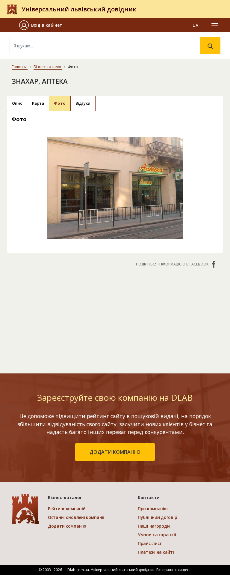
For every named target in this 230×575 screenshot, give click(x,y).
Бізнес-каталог (48, 66)
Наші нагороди (154, 526)
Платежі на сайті (156, 552)
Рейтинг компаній (67, 508)
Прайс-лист (150, 543)
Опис (17, 103)
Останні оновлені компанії (76, 517)
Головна (20, 66)
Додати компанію (67, 526)
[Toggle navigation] (214, 25)
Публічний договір (157, 517)
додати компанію (115, 452)
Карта (38, 103)
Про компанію (153, 508)
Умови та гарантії (157, 535)
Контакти (149, 497)
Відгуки (82, 103)
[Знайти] (210, 45)
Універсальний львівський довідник (79, 9)
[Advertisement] (115, 317)
